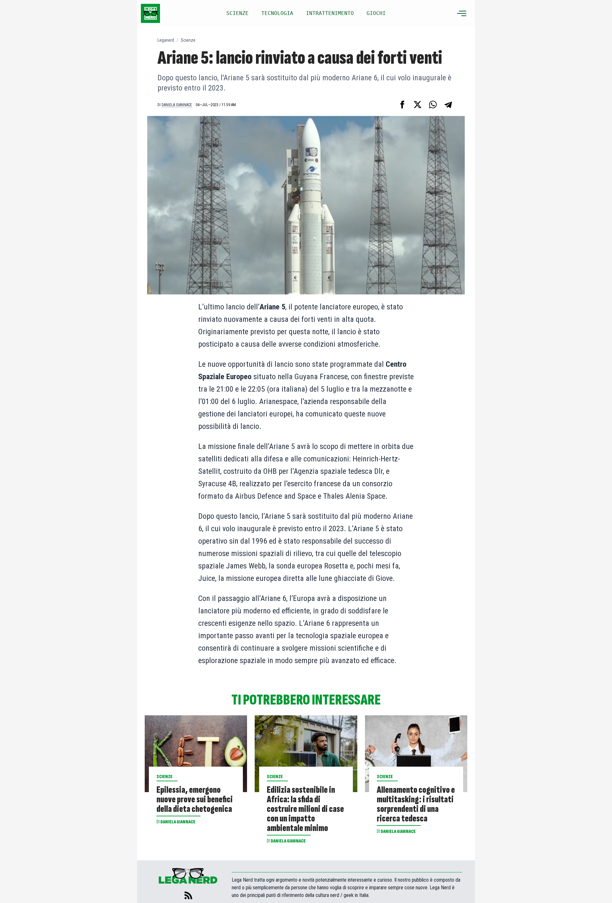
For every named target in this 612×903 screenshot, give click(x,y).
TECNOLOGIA (277, 13)
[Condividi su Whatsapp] (432, 104)
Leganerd (165, 40)
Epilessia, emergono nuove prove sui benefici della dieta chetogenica (195, 799)
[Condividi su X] (417, 104)
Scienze (188, 40)
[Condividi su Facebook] (402, 104)
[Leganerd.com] (150, 13)
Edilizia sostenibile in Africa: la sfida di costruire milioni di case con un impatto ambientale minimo (305, 809)
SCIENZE (237, 13)
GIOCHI (376, 13)
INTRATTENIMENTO (330, 13)
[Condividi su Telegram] (448, 104)
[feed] (188, 895)
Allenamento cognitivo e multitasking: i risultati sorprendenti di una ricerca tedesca (416, 804)
